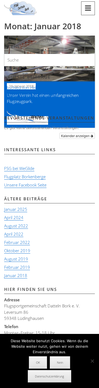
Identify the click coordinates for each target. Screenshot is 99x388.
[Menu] (88, 8)
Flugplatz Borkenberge (25, 176)
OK (38, 362)
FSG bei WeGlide (19, 168)
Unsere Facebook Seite (25, 185)
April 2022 (13, 234)
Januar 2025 (15, 209)
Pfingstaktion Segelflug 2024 (30, 96)
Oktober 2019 (17, 250)
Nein (60, 362)
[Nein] (92, 361)
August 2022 (16, 225)
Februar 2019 (17, 267)
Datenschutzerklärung (49, 376)
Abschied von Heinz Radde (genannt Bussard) (46, 87)
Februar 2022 (17, 242)
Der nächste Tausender (25, 104)
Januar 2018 (15, 275)
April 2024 (13, 217)
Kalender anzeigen (75, 135)
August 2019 (16, 259)
